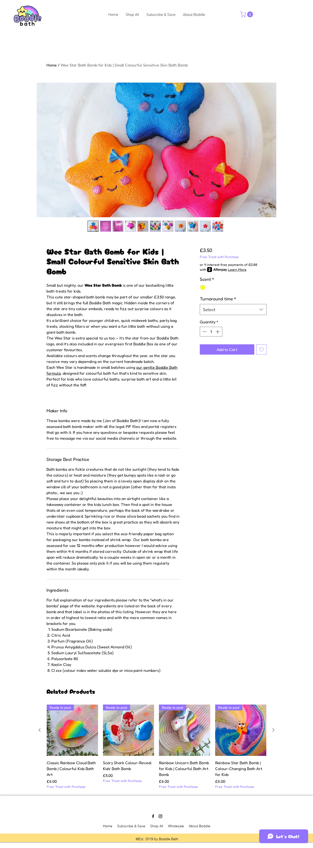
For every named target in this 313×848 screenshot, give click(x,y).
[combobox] (233, 309)
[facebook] (153, 816)
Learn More (237, 269)
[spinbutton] (211, 331)
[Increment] (218, 331)
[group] (156, 746)
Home (51, 65)
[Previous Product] (40, 730)
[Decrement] (204, 331)
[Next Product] (273, 730)
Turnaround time (218, 298)
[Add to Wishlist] (261, 349)
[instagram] (160, 816)
